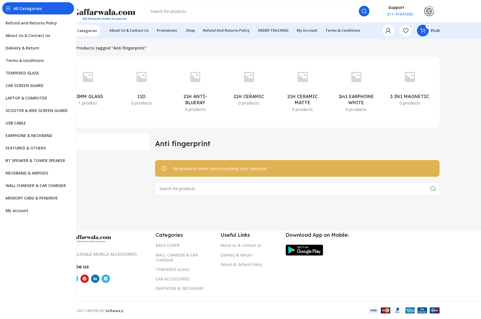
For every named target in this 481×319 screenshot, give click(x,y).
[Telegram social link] (106, 279)
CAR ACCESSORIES (173, 278)
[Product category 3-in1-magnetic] (410, 86)
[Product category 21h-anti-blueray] (195, 89)
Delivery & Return (236, 255)
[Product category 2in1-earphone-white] (356, 89)
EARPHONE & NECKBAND (179, 288)
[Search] (364, 11)
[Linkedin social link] (95, 279)
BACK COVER (168, 245)
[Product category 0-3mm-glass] (88, 86)
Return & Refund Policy (241, 264)
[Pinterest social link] (84, 279)
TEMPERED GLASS (173, 269)
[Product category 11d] (141, 86)
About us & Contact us (240, 245)
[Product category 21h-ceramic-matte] (302, 89)
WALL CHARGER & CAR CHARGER (177, 257)
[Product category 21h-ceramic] (249, 86)
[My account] (388, 30)
